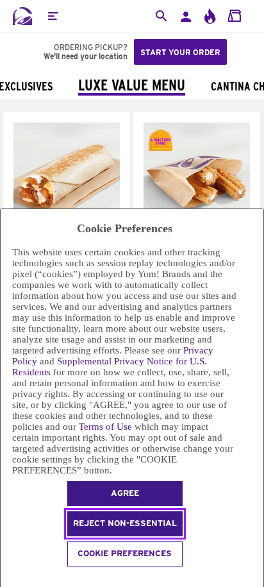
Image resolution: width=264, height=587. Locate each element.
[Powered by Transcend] (6, 578)
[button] (52, 16)
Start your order (180, 52)
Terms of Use (105, 426)
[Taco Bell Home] (22, 16)
